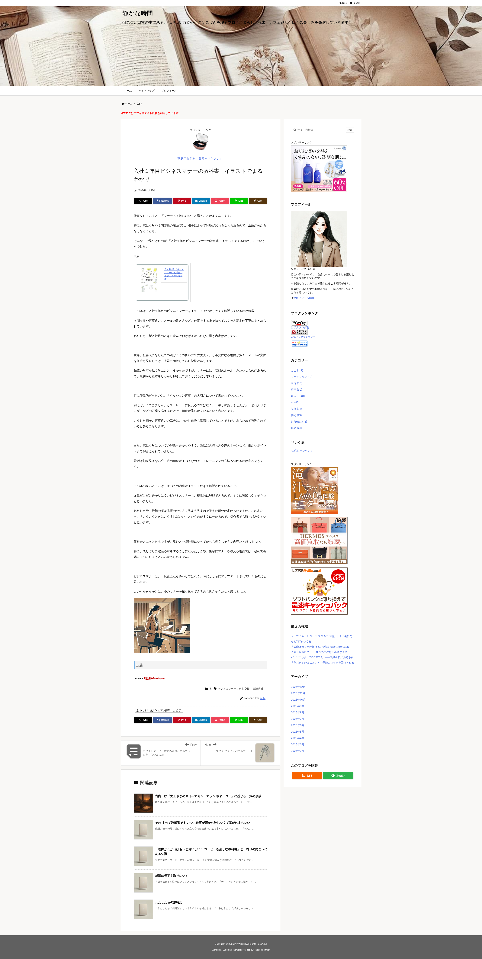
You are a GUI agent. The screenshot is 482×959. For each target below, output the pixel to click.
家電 (296, 383)
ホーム (128, 103)
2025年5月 (297, 731)
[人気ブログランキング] (299, 331)
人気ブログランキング (303, 336)
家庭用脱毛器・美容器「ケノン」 (200, 158)
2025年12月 (298, 686)
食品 (296, 428)
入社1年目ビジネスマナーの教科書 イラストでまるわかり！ (174, 274)
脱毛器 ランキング (302, 450)
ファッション (301, 376)
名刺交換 (244, 688)
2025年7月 (297, 718)
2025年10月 (298, 699)
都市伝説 (299, 421)
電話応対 (258, 688)
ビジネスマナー (227, 688)
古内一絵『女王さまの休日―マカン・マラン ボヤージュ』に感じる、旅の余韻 (208, 796)
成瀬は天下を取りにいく (171, 875)
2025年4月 (297, 738)
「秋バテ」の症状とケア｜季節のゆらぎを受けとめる (322, 662)
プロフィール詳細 (303, 297)
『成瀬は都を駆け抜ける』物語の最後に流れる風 (320, 646)
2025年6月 (297, 725)
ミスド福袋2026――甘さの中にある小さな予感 (319, 652)
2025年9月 (297, 706)
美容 (296, 408)
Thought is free (261, 949)
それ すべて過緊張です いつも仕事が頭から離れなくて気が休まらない (202, 822)
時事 (296, 389)
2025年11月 (298, 693)
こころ (297, 370)
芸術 (296, 415)
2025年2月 (297, 750)
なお (262, 698)
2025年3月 (297, 744)
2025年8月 (297, 712)
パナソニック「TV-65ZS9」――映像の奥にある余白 (322, 657)
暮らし (298, 396)
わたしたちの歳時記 (168, 902)
